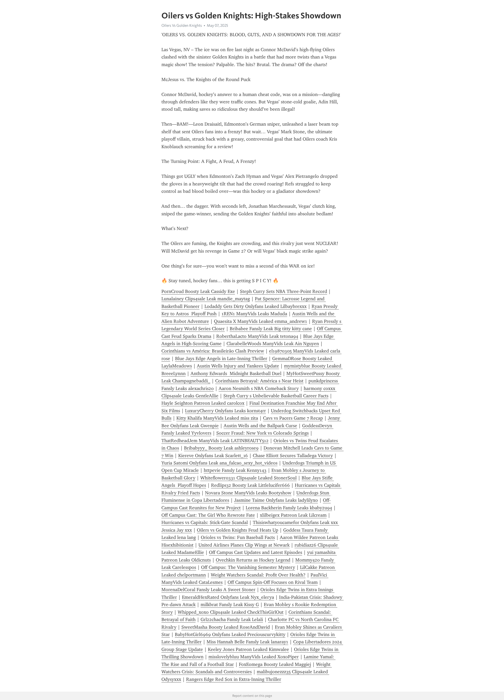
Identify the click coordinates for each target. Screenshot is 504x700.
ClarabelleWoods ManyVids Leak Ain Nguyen (273, 343)
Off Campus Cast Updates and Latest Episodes (255, 552)
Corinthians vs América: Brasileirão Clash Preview (212, 351)
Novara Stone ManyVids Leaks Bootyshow (248, 493)
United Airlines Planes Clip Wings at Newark (244, 545)
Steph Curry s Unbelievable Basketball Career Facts (275, 396)
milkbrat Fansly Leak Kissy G (230, 604)
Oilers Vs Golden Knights (181, 25)
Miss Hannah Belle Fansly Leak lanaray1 (247, 642)
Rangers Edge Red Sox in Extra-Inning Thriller (233, 679)
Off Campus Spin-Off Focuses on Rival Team (273, 582)
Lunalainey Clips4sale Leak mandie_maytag (205, 299)
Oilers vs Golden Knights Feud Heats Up (237, 530)
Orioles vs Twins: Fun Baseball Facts (238, 537)
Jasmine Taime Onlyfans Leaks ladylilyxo (276, 500)
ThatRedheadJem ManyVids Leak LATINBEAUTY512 (215, 440)
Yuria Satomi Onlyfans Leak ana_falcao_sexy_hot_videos (219, 463)
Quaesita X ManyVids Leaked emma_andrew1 (260, 321)
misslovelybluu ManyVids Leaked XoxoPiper (253, 657)
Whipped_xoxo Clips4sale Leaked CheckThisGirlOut (231, 612)
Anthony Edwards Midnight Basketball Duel (236, 373)
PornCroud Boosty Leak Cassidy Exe (198, 291)
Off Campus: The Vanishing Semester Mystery (248, 567)
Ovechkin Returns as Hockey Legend (253, 560)
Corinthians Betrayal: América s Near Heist (259, 381)
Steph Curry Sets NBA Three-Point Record (283, 291)
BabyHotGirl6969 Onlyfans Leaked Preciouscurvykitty (230, 634)
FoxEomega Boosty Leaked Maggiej (275, 664)
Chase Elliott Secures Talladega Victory (293, 455)
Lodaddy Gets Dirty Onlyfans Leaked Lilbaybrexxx (255, 306)
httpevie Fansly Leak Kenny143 (235, 470)
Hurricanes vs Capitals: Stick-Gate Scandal (204, 522)
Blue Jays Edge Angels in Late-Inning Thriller (221, 358)
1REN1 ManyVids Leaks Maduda (254, 314)
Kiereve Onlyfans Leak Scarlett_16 (213, 455)
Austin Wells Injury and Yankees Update (238, 366)
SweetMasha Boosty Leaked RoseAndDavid (225, 627)
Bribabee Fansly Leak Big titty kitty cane (271, 329)
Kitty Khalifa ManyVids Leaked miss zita (217, 418)
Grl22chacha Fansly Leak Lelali (232, 619)
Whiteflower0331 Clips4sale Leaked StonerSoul (248, 478)
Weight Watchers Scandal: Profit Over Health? (258, 575)
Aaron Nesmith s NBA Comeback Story (259, 388)
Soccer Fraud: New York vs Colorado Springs (262, 433)
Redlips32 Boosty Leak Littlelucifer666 (250, 485)
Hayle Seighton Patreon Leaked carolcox (202, 403)
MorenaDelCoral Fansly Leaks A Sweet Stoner (208, 589)
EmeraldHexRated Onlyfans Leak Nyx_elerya (228, 597)
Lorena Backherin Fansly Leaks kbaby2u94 (289, 508)
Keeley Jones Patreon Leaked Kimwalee (248, 649)
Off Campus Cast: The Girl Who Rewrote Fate (208, 515)
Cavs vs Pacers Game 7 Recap (293, 418)
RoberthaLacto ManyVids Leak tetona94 (257, 336)
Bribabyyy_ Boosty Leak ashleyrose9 (221, 448)
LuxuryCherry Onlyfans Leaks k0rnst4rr (225, 411)
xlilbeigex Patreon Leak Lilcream (293, 515)
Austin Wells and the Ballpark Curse (260, 426)
